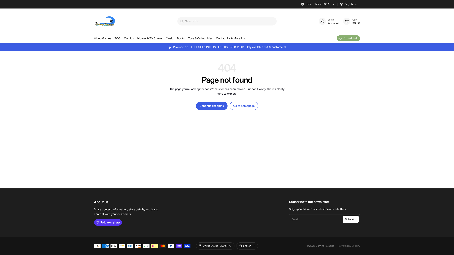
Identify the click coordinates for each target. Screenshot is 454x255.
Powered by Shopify (349, 245)
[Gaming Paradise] (104, 21)
